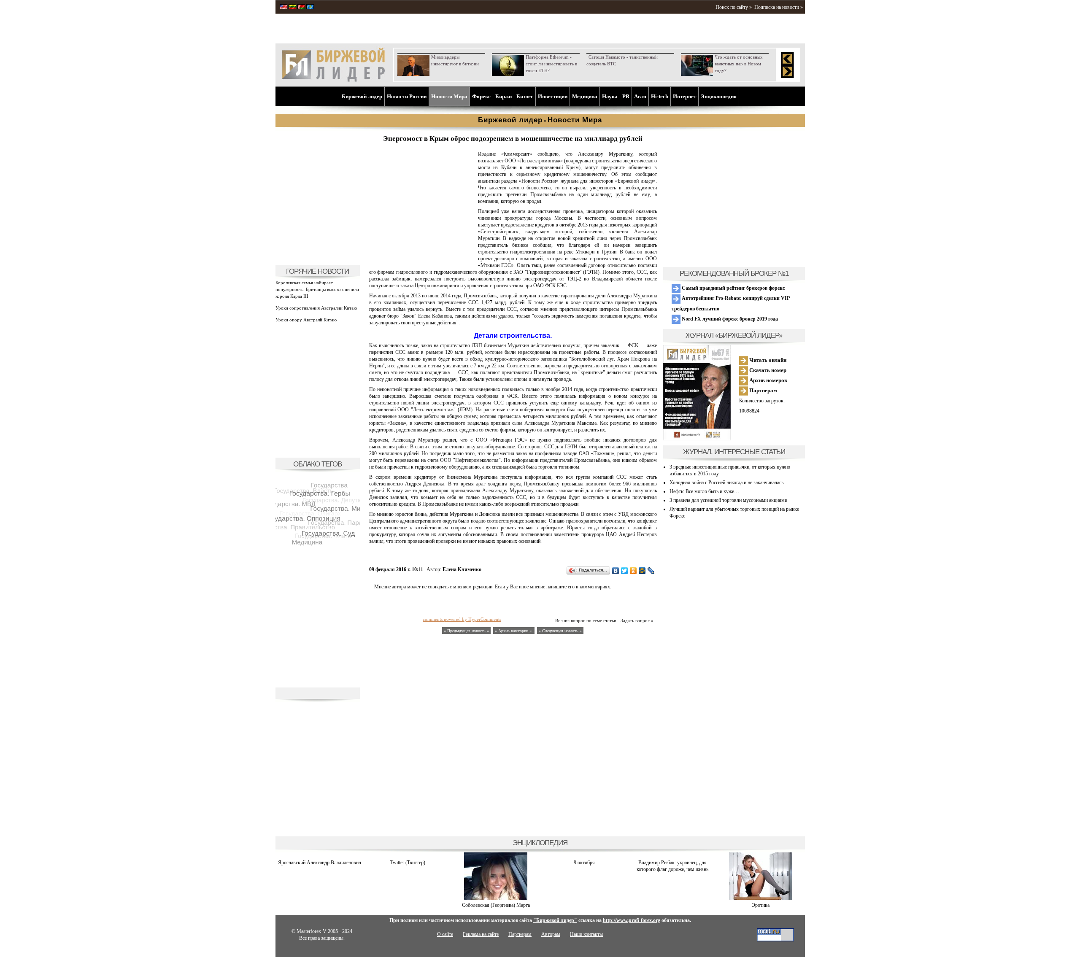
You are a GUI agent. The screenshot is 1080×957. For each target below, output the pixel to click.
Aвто (640, 96)
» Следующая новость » (560, 630)
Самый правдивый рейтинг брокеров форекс (732, 288)
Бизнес (524, 96)
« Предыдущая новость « (466, 630)
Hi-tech (659, 96)
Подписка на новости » (778, 7)
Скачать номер (767, 370)
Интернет (684, 96)
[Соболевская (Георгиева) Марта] (495, 898)
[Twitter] (624, 570)
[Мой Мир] (642, 570)
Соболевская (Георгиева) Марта (496, 905)
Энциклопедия (719, 96)
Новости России (407, 96)
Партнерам (762, 390)
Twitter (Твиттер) (407, 862)
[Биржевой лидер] (333, 80)
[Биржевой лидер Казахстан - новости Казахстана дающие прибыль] (310, 8)
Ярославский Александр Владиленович (319, 862)
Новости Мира (449, 96)
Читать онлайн (767, 360)
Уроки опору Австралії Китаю (306, 319)
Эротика (761, 905)
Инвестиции (552, 96)
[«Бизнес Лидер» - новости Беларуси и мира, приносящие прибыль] (301, 8)
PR (625, 96)
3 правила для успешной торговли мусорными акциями (728, 500)
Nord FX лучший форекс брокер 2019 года (729, 319)
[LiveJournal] (651, 570)
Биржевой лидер (362, 96)
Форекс (481, 96)
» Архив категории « (514, 630)
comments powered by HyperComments (462, 619)
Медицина (584, 96)
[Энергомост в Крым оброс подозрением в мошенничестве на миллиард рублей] (422, 256)
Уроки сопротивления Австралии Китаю (316, 307)
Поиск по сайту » (734, 7)
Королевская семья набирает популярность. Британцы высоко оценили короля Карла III (317, 289)
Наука (610, 96)
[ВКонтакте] (615, 570)
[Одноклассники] (633, 570)
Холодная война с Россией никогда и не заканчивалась (726, 482)
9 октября (584, 862)
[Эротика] (760, 898)
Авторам (550, 934)
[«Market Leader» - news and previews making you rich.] (283, 8)
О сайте (445, 934)
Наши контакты (586, 934)
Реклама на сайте (481, 934)
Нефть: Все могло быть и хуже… (704, 491)
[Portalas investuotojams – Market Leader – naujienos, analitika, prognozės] (292, 8)
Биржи (503, 96)
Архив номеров (767, 380)
